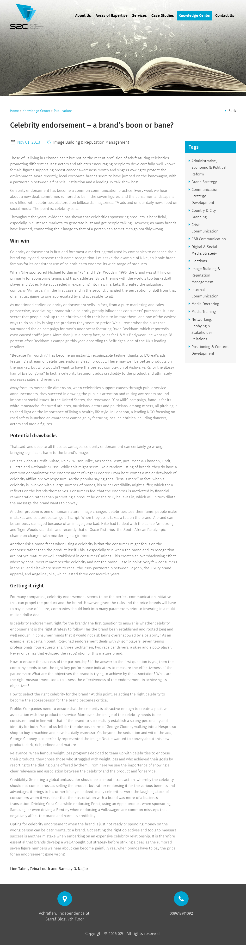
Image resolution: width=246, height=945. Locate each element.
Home (14, 111)
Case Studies (162, 16)
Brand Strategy (204, 182)
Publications (63, 111)
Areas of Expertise (112, 16)
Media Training (203, 311)
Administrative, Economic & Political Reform (208, 167)
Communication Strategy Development (204, 196)
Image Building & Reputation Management (91, 142)
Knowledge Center (194, 16)
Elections (199, 261)
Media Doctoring (205, 304)
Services (139, 16)
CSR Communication (208, 239)
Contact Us (224, 16)
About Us (83, 16)
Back (232, 111)
